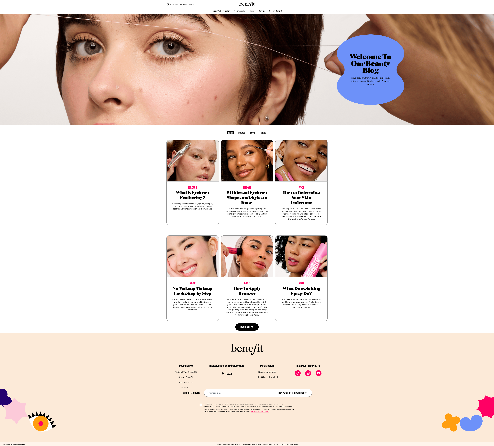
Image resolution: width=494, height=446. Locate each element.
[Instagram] (308, 373)
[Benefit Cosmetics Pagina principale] (247, 4)
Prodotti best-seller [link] (221, 11)
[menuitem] (221, 11)
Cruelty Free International (289, 444)
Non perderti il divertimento (293, 392)
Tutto (230, 132)
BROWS (241, 132)
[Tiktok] (298, 373)
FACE (252, 132)
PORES (263, 132)
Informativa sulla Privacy (260, 411)
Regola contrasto (267, 372)
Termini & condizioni (270, 444)
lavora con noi (186, 382)
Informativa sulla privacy (252, 444)
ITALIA (229, 373)
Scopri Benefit (185, 377)
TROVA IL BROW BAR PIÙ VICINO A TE (226, 365)
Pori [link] (252, 11)
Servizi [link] (262, 11)
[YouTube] (318, 373)
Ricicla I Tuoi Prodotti (186, 372)
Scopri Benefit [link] (275, 11)
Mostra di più (246, 326)
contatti (186, 387)
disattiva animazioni (267, 377)
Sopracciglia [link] (239, 11)
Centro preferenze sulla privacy (229, 444)
